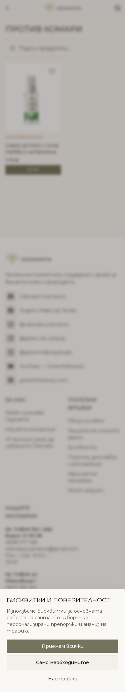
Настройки (62, 679)
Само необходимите (62, 662)
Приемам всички (63, 646)
